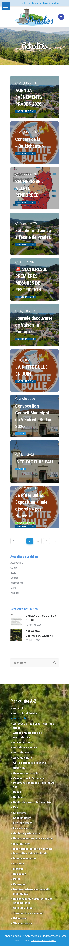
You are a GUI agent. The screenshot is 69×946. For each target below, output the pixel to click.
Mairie (21, 433)
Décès (17, 791)
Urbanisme (20, 918)
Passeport (19, 884)
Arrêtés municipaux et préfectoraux (27, 735)
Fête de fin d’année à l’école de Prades (33, 234)
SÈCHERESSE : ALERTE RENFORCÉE (29, 188)
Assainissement (23, 742)
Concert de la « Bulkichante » (29, 142)
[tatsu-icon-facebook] (61, 17)
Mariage (18, 868)
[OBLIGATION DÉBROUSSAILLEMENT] (16, 635)
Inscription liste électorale (30, 853)
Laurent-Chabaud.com (43, 940)
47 (64, 540)
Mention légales (12, 936)
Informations (25, 111)
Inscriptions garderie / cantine (32, 848)
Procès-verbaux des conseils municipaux (31, 891)
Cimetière (19, 768)
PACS (16, 879)
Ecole (13, 573)
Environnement (22, 823)
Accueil (18, 708)
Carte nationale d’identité (29, 762)
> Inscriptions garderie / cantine (40, 3)
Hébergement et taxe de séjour (33, 838)
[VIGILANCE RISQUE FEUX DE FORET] (16, 619)
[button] (6, 6)
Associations (25, 523)
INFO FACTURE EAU (34, 462)
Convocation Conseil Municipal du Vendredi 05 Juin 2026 (33, 416)
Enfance (14, 578)
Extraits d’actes (23, 828)
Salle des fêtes (23, 907)
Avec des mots (22, 757)
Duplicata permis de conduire (32, 802)
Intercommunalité (24, 858)
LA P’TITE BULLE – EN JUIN (33, 370)
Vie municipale (22, 923)
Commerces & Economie (28, 778)
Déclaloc (18, 797)
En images (19, 812)
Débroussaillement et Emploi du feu (33, 784)
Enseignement (22, 817)
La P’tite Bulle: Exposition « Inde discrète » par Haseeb (31, 505)
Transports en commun (28, 913)
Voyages (14, 593)
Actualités (19, 718)
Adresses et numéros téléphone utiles (33, 725)
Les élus (18, 863)
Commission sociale (26, 773)
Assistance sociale (25, 747)
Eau (15, 807)
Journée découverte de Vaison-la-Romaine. (33, 325)
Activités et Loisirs (25, 713)
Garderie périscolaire (26, 833)
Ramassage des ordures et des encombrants (32, 900)
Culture (13, 567)
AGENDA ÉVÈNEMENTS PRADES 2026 (28, 97)
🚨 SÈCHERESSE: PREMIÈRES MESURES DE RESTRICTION (32, 279)
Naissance (19, 873)
